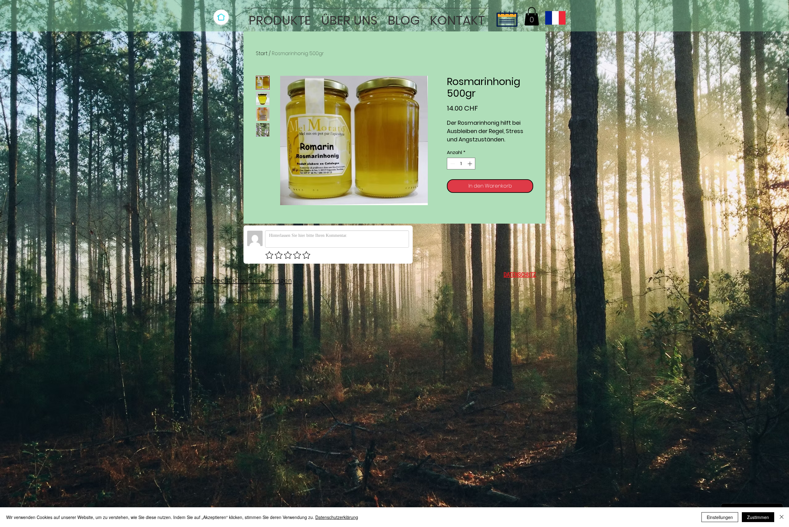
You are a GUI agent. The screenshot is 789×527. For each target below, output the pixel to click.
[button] (279, 17)
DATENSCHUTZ (520, 274)
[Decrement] (452, 163)
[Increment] (470, 163)
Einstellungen (720, 517)
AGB (196, 280)
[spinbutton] (461, 163)
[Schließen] (781, 517)
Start (262, 53)
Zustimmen (758, 517)
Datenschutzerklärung (336, 517)
